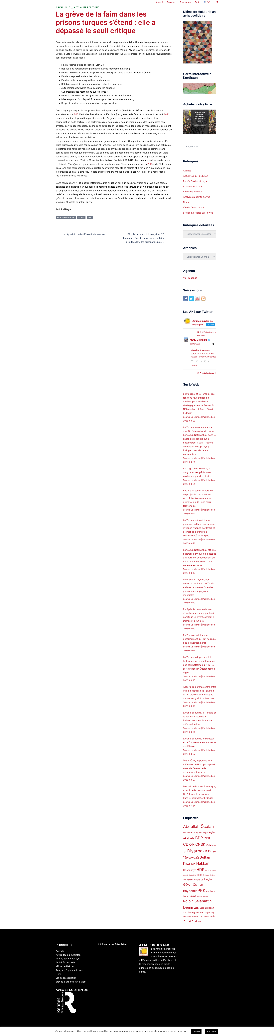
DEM (209, 844)
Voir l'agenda (190, 277)
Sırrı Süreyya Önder (193, 912)
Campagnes (185, 2)
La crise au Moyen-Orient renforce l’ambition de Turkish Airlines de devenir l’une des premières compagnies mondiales (199, 587)
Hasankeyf (189, 870)
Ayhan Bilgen (202, 832)
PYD (207, 891)
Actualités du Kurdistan (195, 175)
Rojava (193, 896)
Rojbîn (188, 901)
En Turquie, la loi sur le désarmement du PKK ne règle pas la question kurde (199, 639)
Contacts (171, 2)
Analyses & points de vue (196, 196)
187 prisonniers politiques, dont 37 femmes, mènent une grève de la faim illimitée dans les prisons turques (143, 238)
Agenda (187, 170)
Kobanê (190, 880)
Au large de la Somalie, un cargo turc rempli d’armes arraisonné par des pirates (197, 472)
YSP (199, 921)
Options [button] (196, 1031)
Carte (197, 2)
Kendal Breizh (209, 875)
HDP (200, 869)
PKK (75, 114)
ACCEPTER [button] (211, 1031)
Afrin (185, 833)
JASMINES (192, 875)
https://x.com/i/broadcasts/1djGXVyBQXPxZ (214, 356)
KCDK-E (200, 875)
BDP (199, 838)
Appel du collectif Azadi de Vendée (86, 234)
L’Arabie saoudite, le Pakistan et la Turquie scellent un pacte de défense (199, 742)
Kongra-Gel (199, 880)
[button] (217, 2)
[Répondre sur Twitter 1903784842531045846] (192, 361)
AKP (166, 114)
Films (186, 202)
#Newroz (205, 350)
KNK (184, 880)
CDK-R (81, 218)
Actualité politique (86, 7)
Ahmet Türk (191, 833)
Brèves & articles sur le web (198, 212)
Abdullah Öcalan (65, 218)
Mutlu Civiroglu (198, 339)
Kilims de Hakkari (192, 191)
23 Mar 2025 (195, 344)
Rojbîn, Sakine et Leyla (195, 181)
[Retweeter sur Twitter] (198, 332)
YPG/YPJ (190, 921)
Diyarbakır (197, 850)
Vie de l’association (193, 207)
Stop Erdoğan (207, 907)
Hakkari (202, 863)
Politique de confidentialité (111, 944)
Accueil (159, 2)
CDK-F (208, 838)
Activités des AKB (192, 186)
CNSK (200, 844)
